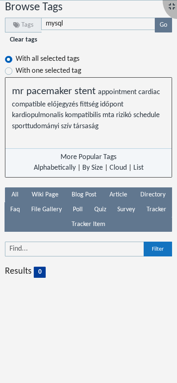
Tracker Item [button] (88, 224)
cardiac (149, 92)
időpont (111, 104)
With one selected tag (48, 70)
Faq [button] (15, 209)
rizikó (124, 115)
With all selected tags (47, 58)
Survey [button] (126, 209)
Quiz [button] (100, 209)
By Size (92, 167)
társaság (85, 126)
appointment (118, 92)
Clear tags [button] (23, 40)
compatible (29, 104)
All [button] (15, 195)
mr (19, 92)
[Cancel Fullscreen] (172, 7)
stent (86, 92)
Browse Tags (34, 7)
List (138, 167)
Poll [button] (78, 209)
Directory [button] (152, 195)
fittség (90, 104)
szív (67, 126)
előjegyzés (63, 104)
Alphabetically (55, 167)
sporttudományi (36, 126)
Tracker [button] (156, 209)
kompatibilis (83, 115)
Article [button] (118, 195)
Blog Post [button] (84, 195)
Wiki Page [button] (45, 195)
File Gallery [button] (46, 209)
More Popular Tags (88, 157)
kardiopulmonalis (38, 115)
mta (109, 115)
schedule (146, 115)
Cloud (118, 167)
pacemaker (50, 92)
